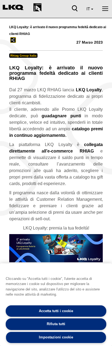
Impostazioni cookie (56, 337)
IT (88, 9)
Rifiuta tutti (56, 324)
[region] (56, 304)
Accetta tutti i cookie (56, 311)
